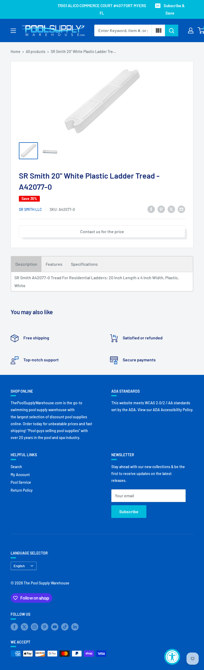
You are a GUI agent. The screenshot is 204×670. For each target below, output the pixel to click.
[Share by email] (181, 209)
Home (15, 51)
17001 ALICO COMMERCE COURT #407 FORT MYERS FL (102, 9)
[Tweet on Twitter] (171, 209)
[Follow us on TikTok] (65, 626)
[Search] (171, 30)
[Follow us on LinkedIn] (75, 626)
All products (35, 51)
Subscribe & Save (174, 9)
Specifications (84, 264)
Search (16, 466)
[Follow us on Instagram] (34, 626)
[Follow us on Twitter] (24, 626)
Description (26, 264)
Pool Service (21, 482)
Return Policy (22, 490)
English (19, 565)
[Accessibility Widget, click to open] (172, 657)
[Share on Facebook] (151, 209)
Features (54, 264)
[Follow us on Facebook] (14, 626)
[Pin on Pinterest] (161, 209)
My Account (20, 474)
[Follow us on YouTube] (54, 626)
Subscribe (128, 511)
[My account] (190, 30)
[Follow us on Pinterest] (44, 626)
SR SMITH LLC (30, 209)
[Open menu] (13, 31)
